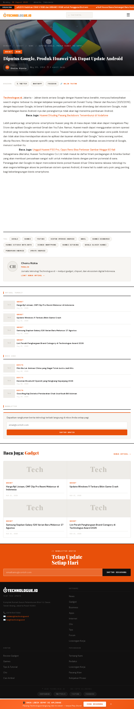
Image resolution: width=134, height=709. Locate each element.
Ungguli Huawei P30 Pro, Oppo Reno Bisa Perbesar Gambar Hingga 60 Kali (74, 149)
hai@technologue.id (15, 620)
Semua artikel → (122, 454)
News (31, 46)
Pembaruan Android (15, 251)
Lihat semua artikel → (32, 275)
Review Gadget (11, 655)
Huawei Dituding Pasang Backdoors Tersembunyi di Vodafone (74, 115)
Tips (71, 629)
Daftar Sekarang (117, 572)
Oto (71, 624)
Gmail (83, 239)
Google (15, 239)
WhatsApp (37, 83)
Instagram (44, 694)
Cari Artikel (9, 678)
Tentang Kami (76, 655)
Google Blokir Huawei (95, 245)
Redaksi (73, 661)
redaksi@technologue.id (17, 616)
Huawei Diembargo (101, 239)
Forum (72, 635)
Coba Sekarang (95, 704)
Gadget (20, 46)
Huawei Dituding (70, 245)
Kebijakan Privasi (77, 678)
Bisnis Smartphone (47, 245)
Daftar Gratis (67, 432)
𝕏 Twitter (22, 83)
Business (73, 607)
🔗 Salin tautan (68, 83)
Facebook (52, 83)
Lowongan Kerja (77, 640)
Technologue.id (12, 97)
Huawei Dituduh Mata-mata (19, 245)
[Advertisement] (67, 202)
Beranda (7, 46)
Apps (71, 613)
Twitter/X (61, 694)
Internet (73, 618)
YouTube (40, 239)
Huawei (27, 239)
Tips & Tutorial (10, 667)
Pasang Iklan (75, 672)
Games (6, 661)
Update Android (37, 251)
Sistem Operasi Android (62, 239)
